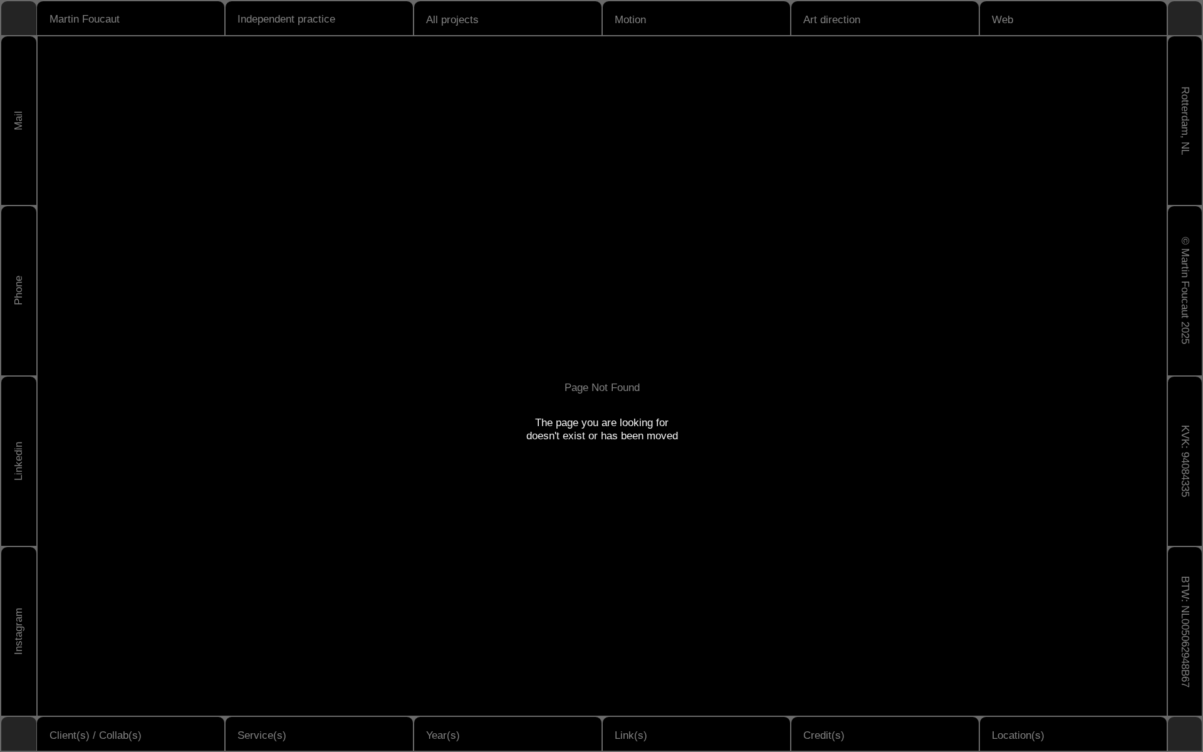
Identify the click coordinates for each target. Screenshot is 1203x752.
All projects (452, 19)
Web (1002, 19)
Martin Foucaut (84, 19)
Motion (630, 19)
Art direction (831, 19)
